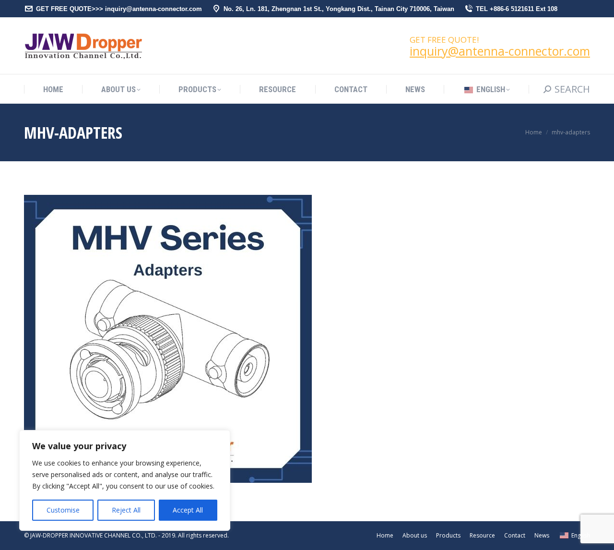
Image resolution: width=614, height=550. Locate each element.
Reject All (126, 509)
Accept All (188, 509)
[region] (124, 480)
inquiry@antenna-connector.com (500, 51)
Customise (63, 509)
